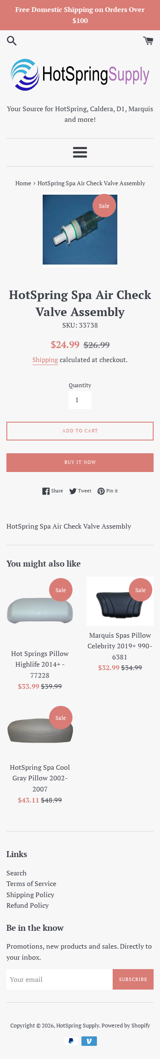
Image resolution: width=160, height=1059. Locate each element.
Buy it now (80, 462)
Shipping (45, 359)
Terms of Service (31, 883)
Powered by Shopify (126, 1025)
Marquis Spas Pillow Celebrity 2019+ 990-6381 (119, 646)
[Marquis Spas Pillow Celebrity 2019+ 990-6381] (120, 601)
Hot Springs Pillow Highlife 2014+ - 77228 (40, 664)
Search (16, 873)
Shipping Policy (30, 894)
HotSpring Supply (77, 1025)
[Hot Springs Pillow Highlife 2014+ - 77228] (40, 610)
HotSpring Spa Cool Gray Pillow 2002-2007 (40, 778)
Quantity (80, 385)
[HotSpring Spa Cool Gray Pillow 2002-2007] (40, 731)
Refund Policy (27, 905)
